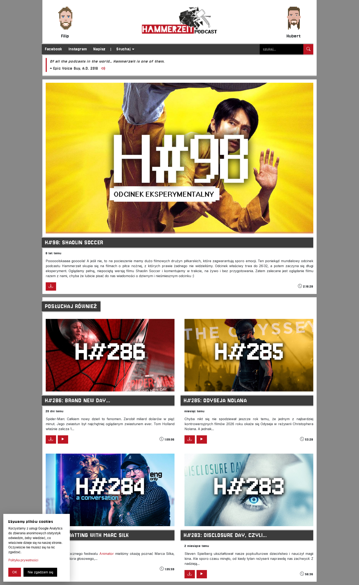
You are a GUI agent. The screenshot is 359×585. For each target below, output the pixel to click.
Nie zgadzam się (40, 572)
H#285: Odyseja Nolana (215, 400)
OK (14, 572)
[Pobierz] (51, 286)
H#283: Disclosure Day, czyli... (225, 535)
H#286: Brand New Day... (78, 400)
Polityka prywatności (23, 560)
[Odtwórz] (102, 68)
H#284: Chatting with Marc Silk (87, 535)
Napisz (99, 49)
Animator (106, 554)
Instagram (78, 49)
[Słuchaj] (63, 439)
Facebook (53, 49)
